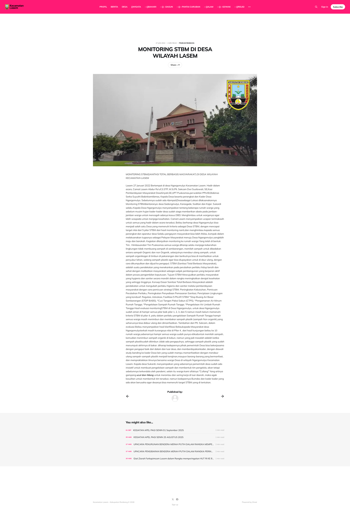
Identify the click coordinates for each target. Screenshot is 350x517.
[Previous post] (127, 396)
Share (173, 65)
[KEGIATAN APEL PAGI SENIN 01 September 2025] (175, 430)
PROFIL (103, 6)
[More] (249, 7)
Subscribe (338, 7)
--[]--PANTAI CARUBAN (188, 6)
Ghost (254, 502)
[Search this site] (316, 7)
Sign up (175, 504)
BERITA (114, 6)
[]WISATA (136, 6)
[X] (173, 499)
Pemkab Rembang (186, 43)
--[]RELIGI (239, 6)
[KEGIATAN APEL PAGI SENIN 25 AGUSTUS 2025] (175, 437)
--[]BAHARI (150, 6)
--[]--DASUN (166, 6)
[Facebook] (177, 499)
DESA (124, 6)
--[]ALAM (208, 6)
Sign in (324, 6)
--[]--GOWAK (224, 6)
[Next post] (222, 396)
